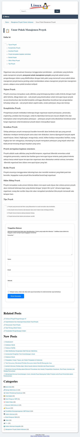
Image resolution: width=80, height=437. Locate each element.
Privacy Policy (46, 435)
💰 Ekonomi (7, 408)
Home (7, 22)
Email (9, 270)
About (32, 435)
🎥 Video (6, 420)
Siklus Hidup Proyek (14, 60)
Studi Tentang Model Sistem (13, 328)
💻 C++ (6, 423)
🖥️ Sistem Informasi (9, 414)
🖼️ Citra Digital (8, 396)
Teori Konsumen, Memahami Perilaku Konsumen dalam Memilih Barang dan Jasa (28, 363)
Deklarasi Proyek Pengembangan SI (15, 319)
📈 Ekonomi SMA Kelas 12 (11, 405)
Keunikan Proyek (13, 51)
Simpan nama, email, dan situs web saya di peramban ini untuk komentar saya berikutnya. (35, 292)
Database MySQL (10, 348)
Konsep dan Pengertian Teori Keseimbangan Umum (20, 354)
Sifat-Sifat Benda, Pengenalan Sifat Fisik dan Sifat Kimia (21, 351)
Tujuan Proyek (12, 44)
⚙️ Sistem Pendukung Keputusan (13, 393)
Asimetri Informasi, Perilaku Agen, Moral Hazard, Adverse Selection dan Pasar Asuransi (29, 366)
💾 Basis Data (8, 387)
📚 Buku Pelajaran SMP (10, 399)
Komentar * (11, 235)
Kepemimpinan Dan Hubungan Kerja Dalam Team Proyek (21, 322)
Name (9, 259)
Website (10, 280)
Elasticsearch (9, 342)
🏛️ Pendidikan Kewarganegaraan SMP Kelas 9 (17, 411)
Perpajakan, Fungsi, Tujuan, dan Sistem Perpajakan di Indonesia (23, 360)
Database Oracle (10, 357)
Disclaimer (40, 435)
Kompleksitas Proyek (14, 48)
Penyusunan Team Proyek (12, 325)
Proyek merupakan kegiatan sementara (19, 54)
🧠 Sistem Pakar (8, 402)
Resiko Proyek (12, 57)
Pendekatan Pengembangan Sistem (15, 331)
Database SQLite (10, 345)
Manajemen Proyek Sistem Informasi (22, 22)
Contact (36, 435)
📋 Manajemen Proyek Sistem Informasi (15, 429)
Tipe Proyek (11, 64)
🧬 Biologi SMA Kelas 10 (11, 390)
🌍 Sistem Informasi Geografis (12, 426)
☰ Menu (6, 17)
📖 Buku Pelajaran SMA (10, 417)
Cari (57, 11)
